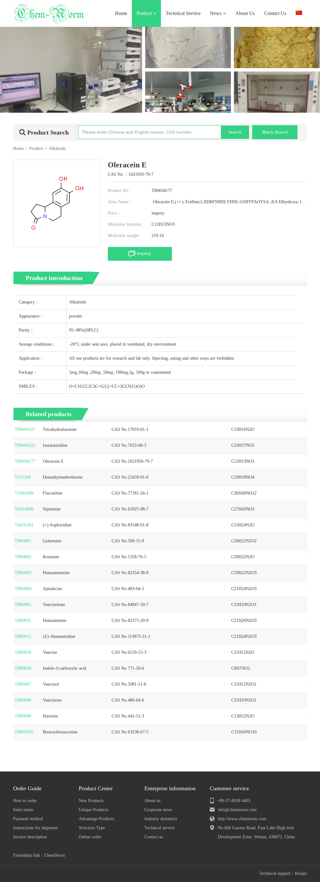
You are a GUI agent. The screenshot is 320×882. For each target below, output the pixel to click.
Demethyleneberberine (62, 477)
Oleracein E (53, 461)
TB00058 (23, 668)
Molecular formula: (125, 224)
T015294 (23, 477)
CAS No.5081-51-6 (129, 684)
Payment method (28, 818)
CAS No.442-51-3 (128, 716)
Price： (114, 213)
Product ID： (120, 190)
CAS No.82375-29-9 (130, 620)
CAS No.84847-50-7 (130, 604)
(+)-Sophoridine (57, 525)
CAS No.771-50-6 (128, 668)
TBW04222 (25, 445)
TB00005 (23, 604)
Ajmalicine (52, 588)
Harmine (50, 716)
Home (121, 13)
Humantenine (54, 620)
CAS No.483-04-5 (128, 588)
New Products (91, 800)
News (216, 13)
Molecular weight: (124, 235)
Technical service (159, 827)
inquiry (158, 213)
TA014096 (24, 509)
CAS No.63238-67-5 (130, 732)
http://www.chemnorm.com (242, 818)
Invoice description (30, 837)
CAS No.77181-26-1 (130, 493)
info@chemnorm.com (237, 809)
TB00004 (23, 588)
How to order (25, 800)
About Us (245, 13)
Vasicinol (51, 684)
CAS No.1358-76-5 (129, 556)
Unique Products (93, 809)
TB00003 (23, 572)
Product (145, 13)
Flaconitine (52, 493)
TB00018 (23, 652)
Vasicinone (52, 700)
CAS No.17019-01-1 (130, 429)
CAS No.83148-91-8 (130, 525)
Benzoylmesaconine (60, 732)
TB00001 (23, 541)
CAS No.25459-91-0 (130, 477)
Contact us (153, 837)
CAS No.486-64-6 (128, 700)
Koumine (51, 556)
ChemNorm (54, 855)
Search (235, 132)
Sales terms (23, 809)
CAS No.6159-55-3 (129, 652)
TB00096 (23, 716)
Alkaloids (57, 148)
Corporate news (158, 809)
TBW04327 (25, 429)
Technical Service (183, 13)
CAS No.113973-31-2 (131, 636)
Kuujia (301, 873)
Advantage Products (96, 818)
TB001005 (24, 732)
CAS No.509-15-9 (128, 541)
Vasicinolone (54, 604)
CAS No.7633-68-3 (129, 445)
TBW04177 (25, 461)
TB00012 (23, 636)
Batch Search (275, 132)
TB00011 (23, 620)
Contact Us (275, 13)
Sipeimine (52, 509)
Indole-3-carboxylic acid (64, 668)
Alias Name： (120, 202)
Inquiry (144, 253)
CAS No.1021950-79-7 (132, 461)
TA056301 (24, 525)
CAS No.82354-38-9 (130, 572)
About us (152, 800)
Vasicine (50, 652)
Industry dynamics (160, 818)
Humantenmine (56, 572)
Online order (90, 837)
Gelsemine (52, 541)
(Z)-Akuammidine (59, 636)
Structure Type (92, 827)
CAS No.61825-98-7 (130, 509)
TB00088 (23, 700)
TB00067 (23, 684)
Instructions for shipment (35, 827)
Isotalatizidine (55, 445)
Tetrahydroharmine (60, 429)
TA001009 (24, 493)
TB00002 (23, 556)
